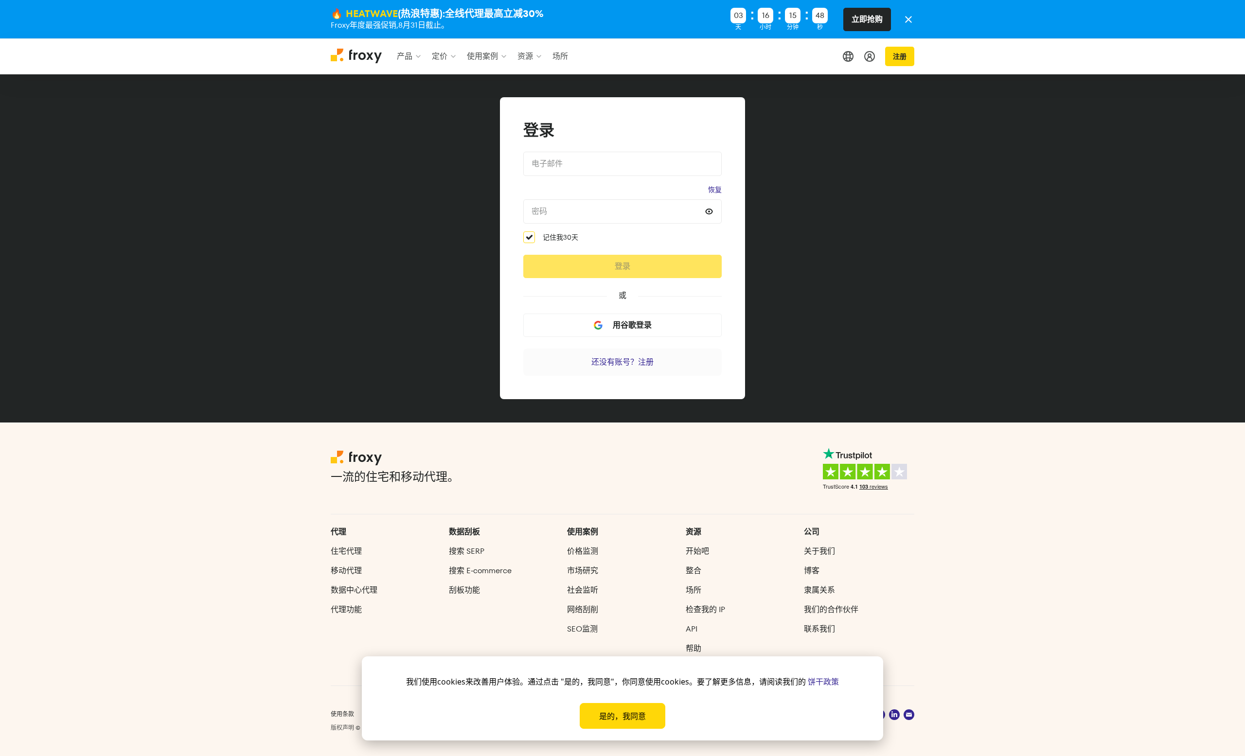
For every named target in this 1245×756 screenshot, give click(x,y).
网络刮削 (582, 609)
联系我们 (819, 628)
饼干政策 (823, 681)
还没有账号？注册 (622, 362)
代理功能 (346, 609)
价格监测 (582, 551)
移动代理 (346, 570)
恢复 (715, 189)
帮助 (693, 648)
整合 (693, 570)
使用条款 (342, 714)
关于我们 (819, 551)
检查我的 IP (705, 609)
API (691, 628)
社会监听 (582, 590)
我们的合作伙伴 (831, 609)
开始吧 (697, 551)
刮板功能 (464, 590)
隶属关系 (819, 590)
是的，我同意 (622, 716)
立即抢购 (867, 19)
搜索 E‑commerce (480, 570)
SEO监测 (582, 628)
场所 (693, 590)
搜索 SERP (466, 551)
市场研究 (582, 570)
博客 (811, 570)
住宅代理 (346, 551)
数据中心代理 (354, 590)
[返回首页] (357, 60)
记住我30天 (560, 237)
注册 (900, 56)
